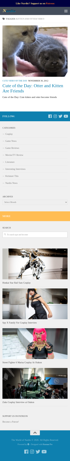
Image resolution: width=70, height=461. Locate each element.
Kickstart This (11, 176)
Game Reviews (12, 148)
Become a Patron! (10, 422)
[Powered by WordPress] (28, 444)
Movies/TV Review (14, 155)
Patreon (50, 3)
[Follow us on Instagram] (55, 116)
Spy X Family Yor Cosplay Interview (19, 323)
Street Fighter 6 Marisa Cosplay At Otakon (22, 362)
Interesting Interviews (15, 169)
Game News (10, 141)
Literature (9, 162)
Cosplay (9, 134)
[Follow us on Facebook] (50, 116)
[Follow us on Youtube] (66, 116)
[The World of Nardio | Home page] (11, 11)
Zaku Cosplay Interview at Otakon (18, 402)
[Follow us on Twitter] (60, 116)
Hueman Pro (47, 444)
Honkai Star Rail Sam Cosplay (16, 283)
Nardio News (11, 183)
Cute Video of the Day (14, 81)
